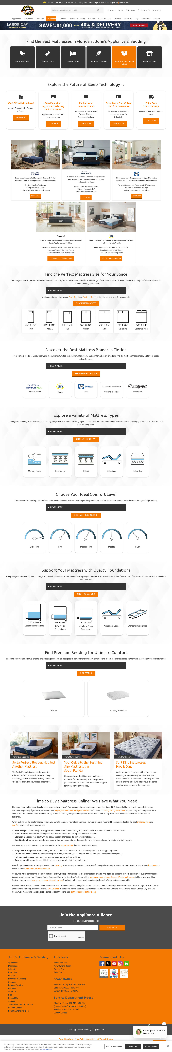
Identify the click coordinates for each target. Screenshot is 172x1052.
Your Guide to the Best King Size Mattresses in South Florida (83, 766)
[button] (108, 10)
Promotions (51, 19)
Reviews (117, 19)
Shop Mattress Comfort (86, 515)
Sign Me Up (112, 927)
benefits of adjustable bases (37, 868)
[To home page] (27, 10)
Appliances (16, 19)
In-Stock (62, 19)
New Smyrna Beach (97, 2)
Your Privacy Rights (114, 1046)
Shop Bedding (86, 673)
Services (91, 19)
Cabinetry (40, 19)
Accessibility (90, 1039)
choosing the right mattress (113, 810)
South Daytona (81, 2)
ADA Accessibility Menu (105, 1039)
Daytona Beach (89, 297)
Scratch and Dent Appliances (20, 1004)
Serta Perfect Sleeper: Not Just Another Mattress (33, 764)
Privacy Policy (79, 1039)
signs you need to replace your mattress (73, 810)
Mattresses (28, 19)
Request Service (104, 19)
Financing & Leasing (77, 19)
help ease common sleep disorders (47, 880)
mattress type (143, 822)
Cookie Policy (46, 1049)
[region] (86, 1046)
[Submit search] (98, 10)
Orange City (113, 2)
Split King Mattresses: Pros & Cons (131, 764)
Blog (136, 19)
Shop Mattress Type (86, 439)
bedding (58, 865)
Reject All (133, 1046)
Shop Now (21, 117)
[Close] (168, 1046)
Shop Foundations (86, 594)
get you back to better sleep (83, 892)
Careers (156, 19)
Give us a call (53, 889)
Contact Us (146, 19)
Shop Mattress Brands (86, 374)
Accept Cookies (151, 1046)
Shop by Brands (15, 1008)
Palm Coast (124, 2)
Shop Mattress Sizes (86, 303)
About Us (128, 19)
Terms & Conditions (66, 1039)
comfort (15, 825)
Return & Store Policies (18, 1011)
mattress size (67, 845)
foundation (153, 865)
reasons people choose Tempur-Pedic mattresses (112, 877)
